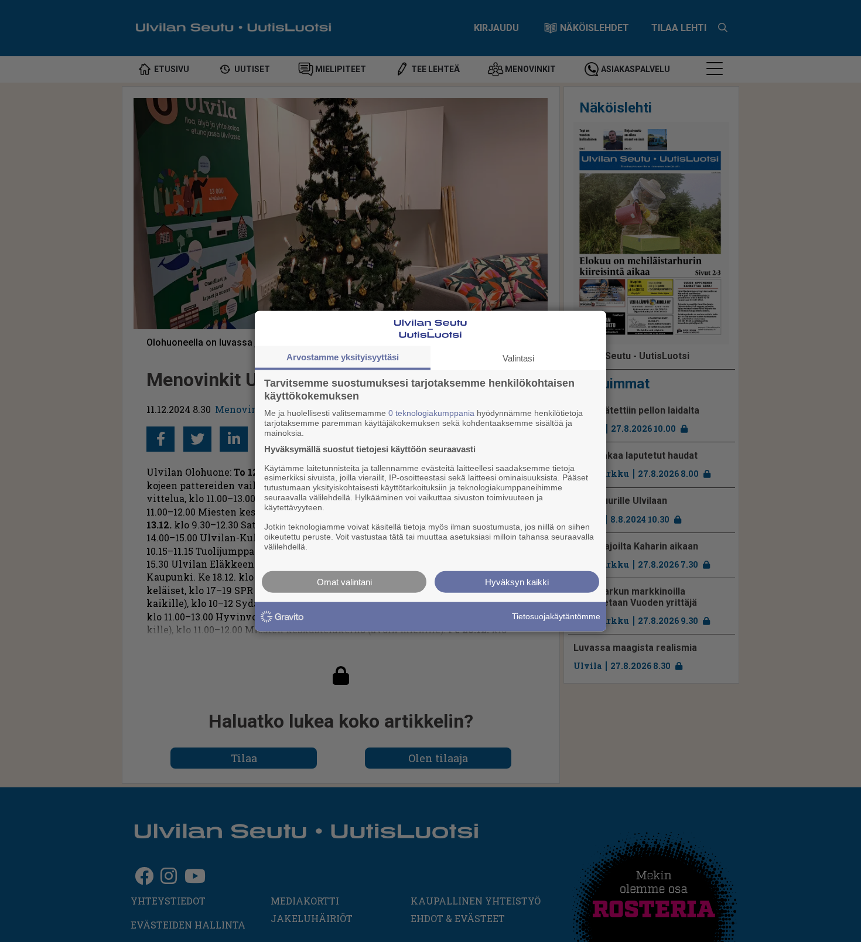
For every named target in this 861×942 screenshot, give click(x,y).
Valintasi (518, 358)
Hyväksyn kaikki (517, 581)
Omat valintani (344, 581)
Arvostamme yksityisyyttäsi (342, 357)
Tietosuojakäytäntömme (556, 616)
